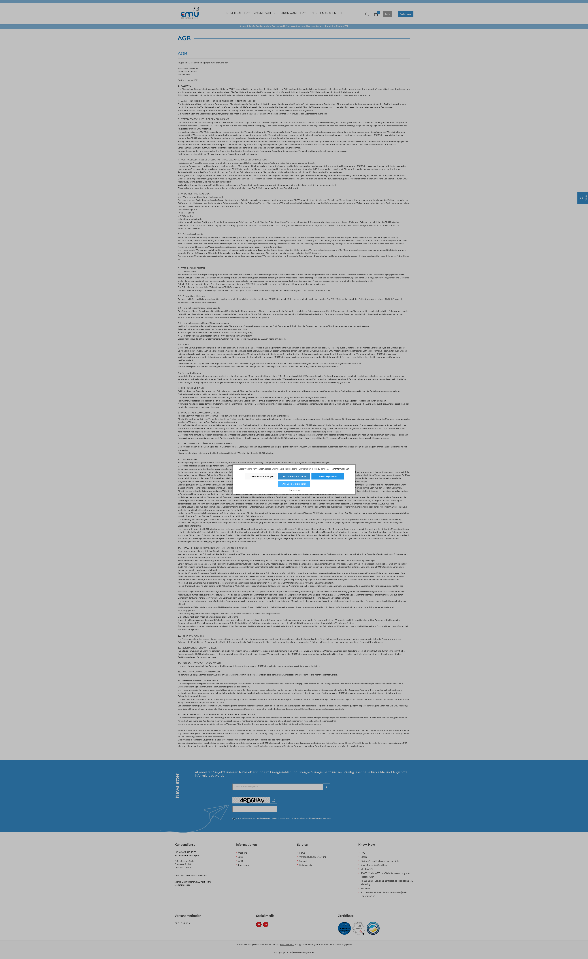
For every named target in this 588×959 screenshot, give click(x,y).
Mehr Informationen (339, 468)
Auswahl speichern (327, 476)
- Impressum (294, 490)
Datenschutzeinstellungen (261, 476)
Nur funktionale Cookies (294, 476)
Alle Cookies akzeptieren (294, 483)
